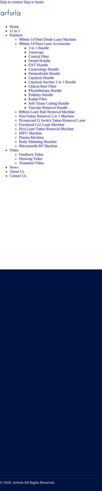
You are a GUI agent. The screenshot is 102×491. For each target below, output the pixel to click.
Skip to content (11, 2)
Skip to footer (33, 2)
